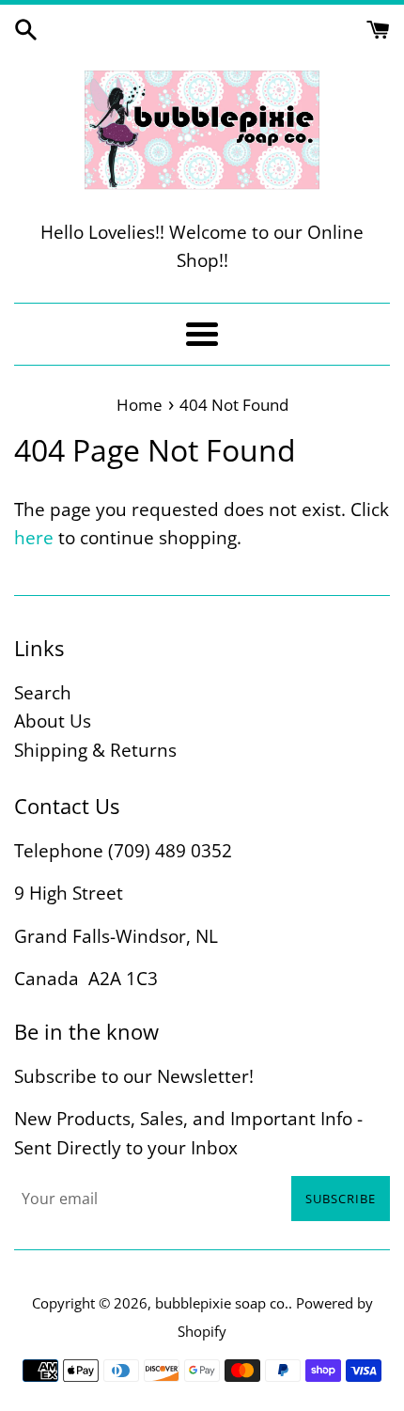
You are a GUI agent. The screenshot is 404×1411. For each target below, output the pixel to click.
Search (42, 693)
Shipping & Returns (95, 750)
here (34, 537)
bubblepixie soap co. (221, 1302)
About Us (52, 721)
